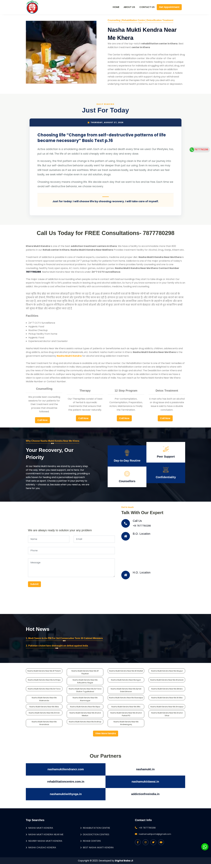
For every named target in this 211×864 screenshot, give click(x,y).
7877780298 (201, 149)
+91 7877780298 (142, 525)
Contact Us (147, 7)
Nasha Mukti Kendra (40, 828)
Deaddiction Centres (96, 834)
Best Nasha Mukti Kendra (98, 847)
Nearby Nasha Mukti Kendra (45, 841)
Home (116, 7)
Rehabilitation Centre (96, 828)
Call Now (42, 420)
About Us (129, 7)
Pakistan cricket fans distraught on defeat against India (58, 645)
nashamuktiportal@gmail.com (155, 834)
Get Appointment (169, 7)
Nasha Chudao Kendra (42, 847)
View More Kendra (105, 733)
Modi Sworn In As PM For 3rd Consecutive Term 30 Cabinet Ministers (65, 638)
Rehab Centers (92, 841)
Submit (34, 584)
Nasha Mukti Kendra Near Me (45, 834)
